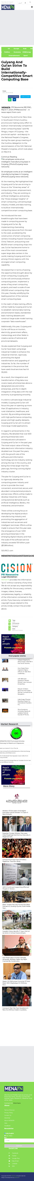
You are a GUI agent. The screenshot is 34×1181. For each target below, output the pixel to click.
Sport (24, 55)
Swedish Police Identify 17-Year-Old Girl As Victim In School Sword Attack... (16, 932)
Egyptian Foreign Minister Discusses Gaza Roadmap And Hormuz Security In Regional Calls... (16, 835)
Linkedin (14, 1163)
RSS (13, 1166)
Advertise (7, 1118)
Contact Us (7, 1115)
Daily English (9, 1133)
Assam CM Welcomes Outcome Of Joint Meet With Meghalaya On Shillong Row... (16, 983)
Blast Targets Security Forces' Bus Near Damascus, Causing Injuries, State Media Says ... (16, 906)
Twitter (14, 1156)
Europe (16, 48)
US (6, 48)
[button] (25, 3)
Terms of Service (9, 1110)
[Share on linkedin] (14, 99)
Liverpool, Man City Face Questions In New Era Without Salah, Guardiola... (15, 1009)
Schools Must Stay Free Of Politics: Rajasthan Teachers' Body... (14, 860)
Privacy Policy (8, 1112)
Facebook (15, 1153)
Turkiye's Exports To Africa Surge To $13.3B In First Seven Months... (25, 661)
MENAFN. (13, 1175)
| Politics (6, 52)
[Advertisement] (17, 27)
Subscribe (19, 1145)
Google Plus (16, 1158)
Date (4, 91)
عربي (20, 3)
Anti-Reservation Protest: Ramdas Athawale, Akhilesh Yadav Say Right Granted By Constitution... (15, 959)
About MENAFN (9, 1120)
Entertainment (11, 55)
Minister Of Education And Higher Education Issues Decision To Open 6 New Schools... (15, 812)
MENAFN (6, 107)
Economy (17, 52)
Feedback (7, 1126)
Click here (17, 1103)
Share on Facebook (13, 96)
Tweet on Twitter (25, 96)
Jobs (5, 1123)
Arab (24, 48)
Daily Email (15, 1161)
